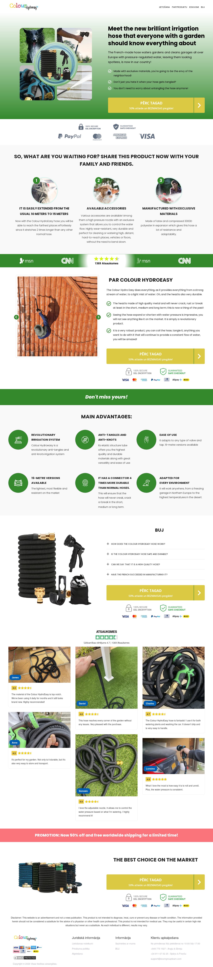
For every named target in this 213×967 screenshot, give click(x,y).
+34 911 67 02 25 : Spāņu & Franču (168, 953)
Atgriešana (77, 953)
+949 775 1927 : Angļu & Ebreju (166, 948)
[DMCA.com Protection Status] (35, 957)
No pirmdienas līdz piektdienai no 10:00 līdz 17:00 (175, 943)
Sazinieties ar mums (125, 943)
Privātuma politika (81, 948)
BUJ (203, 7)
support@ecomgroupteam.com (166, 958)
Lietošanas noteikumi (82, 943)
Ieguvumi (194, 7)
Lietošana (164, 7)
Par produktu (179, 7)
